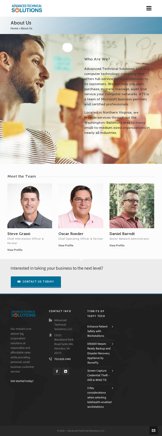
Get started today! (22, 381)
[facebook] (57, 371)
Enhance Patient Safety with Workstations (97, 331)
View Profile (14, 250)
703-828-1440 (62, 359)
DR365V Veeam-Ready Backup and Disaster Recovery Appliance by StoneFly (99, 353)
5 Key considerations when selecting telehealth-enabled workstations (99, 397)
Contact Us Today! (38, 282)
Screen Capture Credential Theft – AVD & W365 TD (98, 375)
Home (14, 28)
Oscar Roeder (71, 234)
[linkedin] (65, 371)
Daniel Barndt (122, 234)
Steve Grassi (18, 234)
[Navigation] (148, 8)
